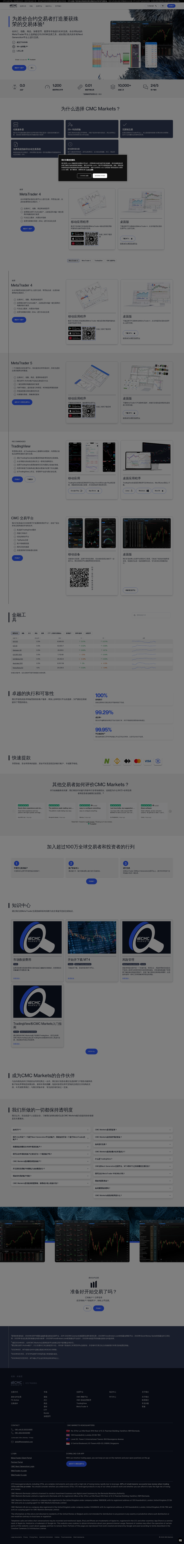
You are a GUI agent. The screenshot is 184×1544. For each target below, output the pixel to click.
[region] (92, 167)
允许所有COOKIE (100, 175)
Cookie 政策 (89, 169)
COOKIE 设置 (84, 175)
